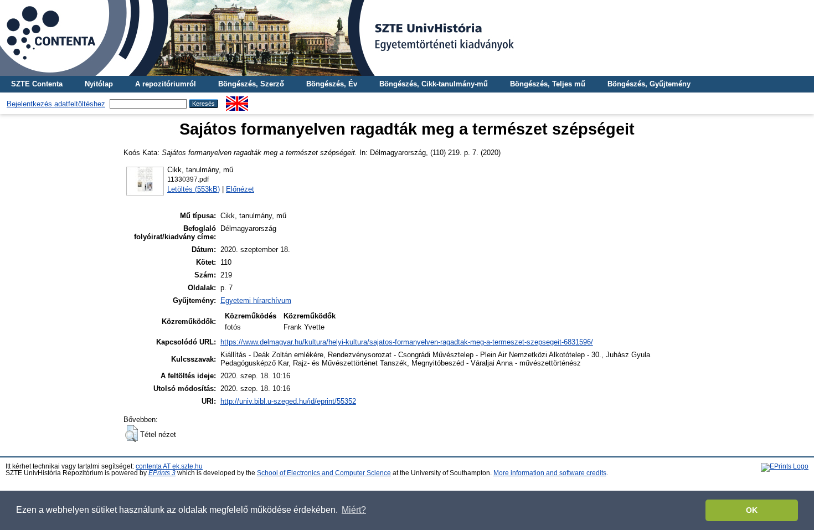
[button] (131, 433)
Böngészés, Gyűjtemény (649, 84)
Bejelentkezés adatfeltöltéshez (56, 104)
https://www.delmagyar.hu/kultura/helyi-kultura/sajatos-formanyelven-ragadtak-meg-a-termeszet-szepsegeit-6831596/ (406, 342)
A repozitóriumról (165, 84)
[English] (237, 100)
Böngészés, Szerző (251, 84)
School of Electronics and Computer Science (324, 473)
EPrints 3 (162, 473)
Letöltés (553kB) (193, 189)
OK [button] (752, 510)
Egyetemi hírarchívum (255, 300)
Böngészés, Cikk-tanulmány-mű (433, 84)
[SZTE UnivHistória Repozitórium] (407, 38)
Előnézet (240, 189)
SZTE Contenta (37, 84)
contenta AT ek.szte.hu (169, 466)
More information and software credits (549, 473)
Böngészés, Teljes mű (547, 84)
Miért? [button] (354, 509)
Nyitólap (99, 84)
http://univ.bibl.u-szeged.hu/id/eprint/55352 (288, 401)
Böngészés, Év (331, 84)
